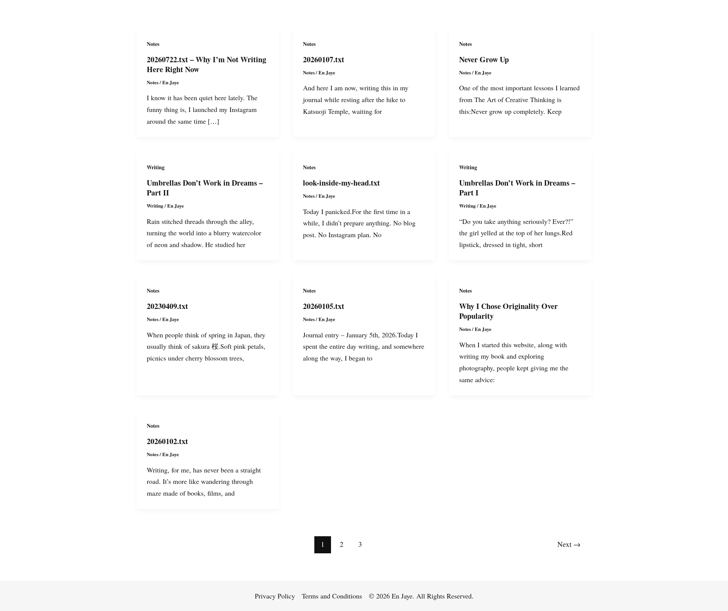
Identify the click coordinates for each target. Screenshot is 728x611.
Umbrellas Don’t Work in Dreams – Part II (205, 187)
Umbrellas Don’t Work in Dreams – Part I (517, 187)
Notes (153, 44)
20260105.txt (323, 306)
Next (569, 544)
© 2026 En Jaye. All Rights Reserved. (421, 595)
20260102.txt (167, 441)
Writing (156, 167)
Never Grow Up (484, 59)
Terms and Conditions (332, 595)
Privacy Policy (275, 595)
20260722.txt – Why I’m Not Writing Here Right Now (206, 64)
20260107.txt (323, 59)
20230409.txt (167, 306)
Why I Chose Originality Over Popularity (508, 311)
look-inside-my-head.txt (341, 182)
